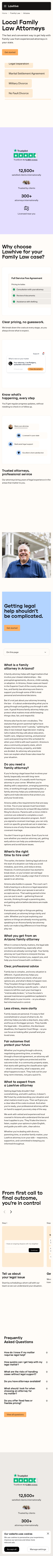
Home (4, 13)
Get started (10, 52)
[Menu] (5, 6)
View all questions (15, 1414)
